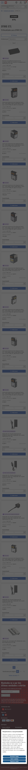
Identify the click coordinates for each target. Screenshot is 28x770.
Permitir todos (14, 756)
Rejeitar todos (14, 761)
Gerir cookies (14, 759)
